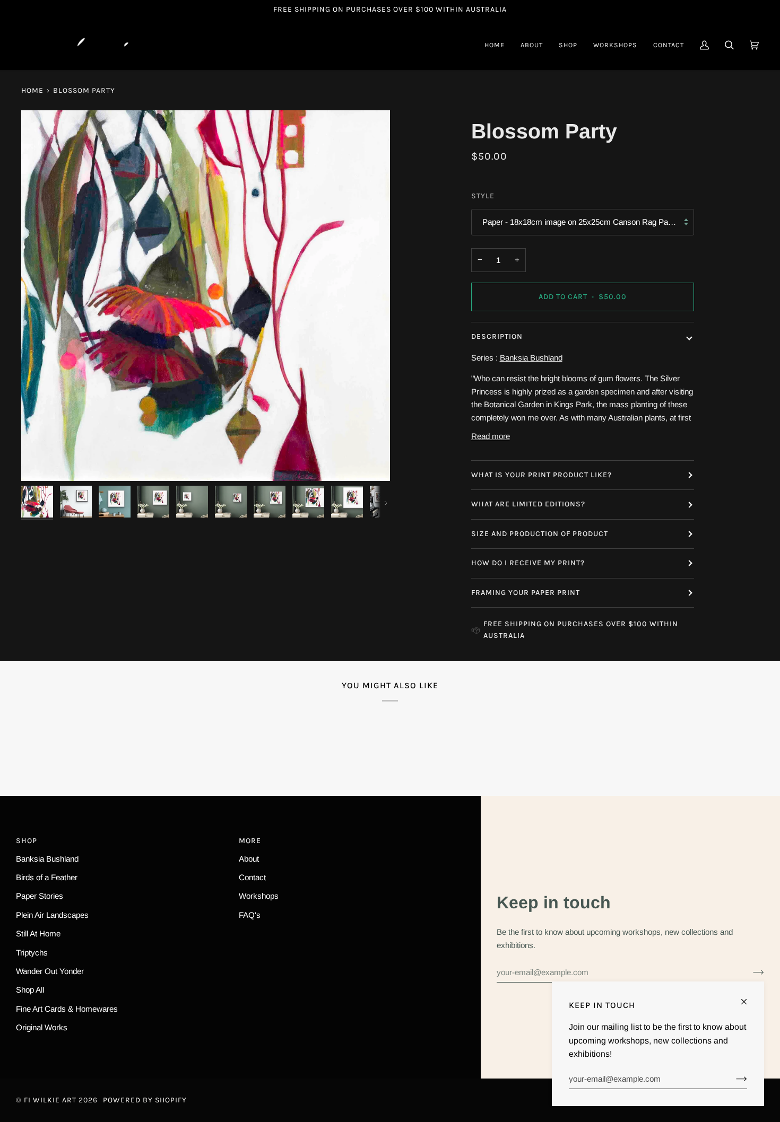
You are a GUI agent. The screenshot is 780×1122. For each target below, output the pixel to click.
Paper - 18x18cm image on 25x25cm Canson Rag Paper (580, 221)
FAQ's (250, 914)
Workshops (259, 895)
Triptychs (32, 952)
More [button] (250, 840)
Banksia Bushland (47, 858)
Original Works (41, 1027)
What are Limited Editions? (528, 504)
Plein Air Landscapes (52, 914)
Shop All (30, 989)
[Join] (750, 971)
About (249, 858)
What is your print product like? (541, 474)
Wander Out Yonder (50, 971)
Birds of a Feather (46, 877)
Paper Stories (39, 895)
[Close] (748, 997)
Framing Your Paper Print (525, 592)
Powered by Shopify (145, 1100)
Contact (252, 877)
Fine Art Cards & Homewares (67, 1008)
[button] (568, 45)
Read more (490, 436)
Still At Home (38, 933)
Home (32, 90)
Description (497, 336)
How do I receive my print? (529, 562)
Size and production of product (539, 533)
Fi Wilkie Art (50, 1100)
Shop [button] (26, 840)
